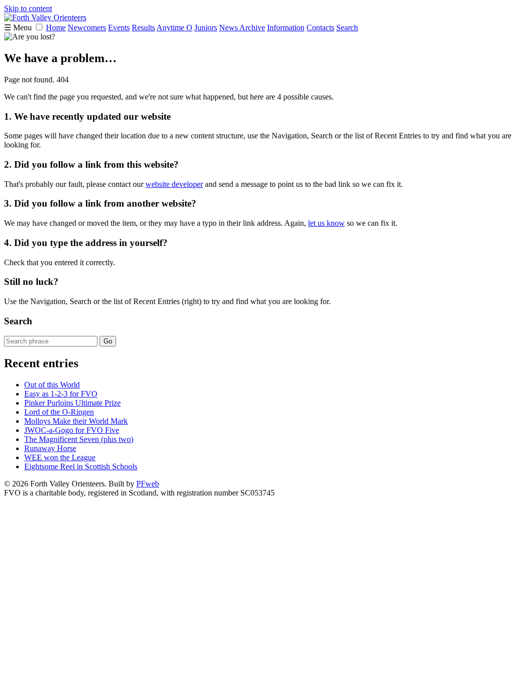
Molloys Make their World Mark (76, 421)
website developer (174, 184)
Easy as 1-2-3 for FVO (60, 393)
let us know (326, 223)
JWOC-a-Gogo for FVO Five (71, 430)
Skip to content (28, 8)
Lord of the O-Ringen (59, 412)
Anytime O (174, 27)
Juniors (205, 27)
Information (285, 27)
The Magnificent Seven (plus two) (78, 439)
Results (143, 27)
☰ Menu (19, 27)
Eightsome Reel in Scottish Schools (80, 466)
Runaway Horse (50, 448)
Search (347, 27)
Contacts (320, 27)
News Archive (242, 27)
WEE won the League (59, 457)
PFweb (147, 483)
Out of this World (52, 384)
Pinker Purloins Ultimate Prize (72, 403)
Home (56, 27)
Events (119, 27)
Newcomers (87, 27)
